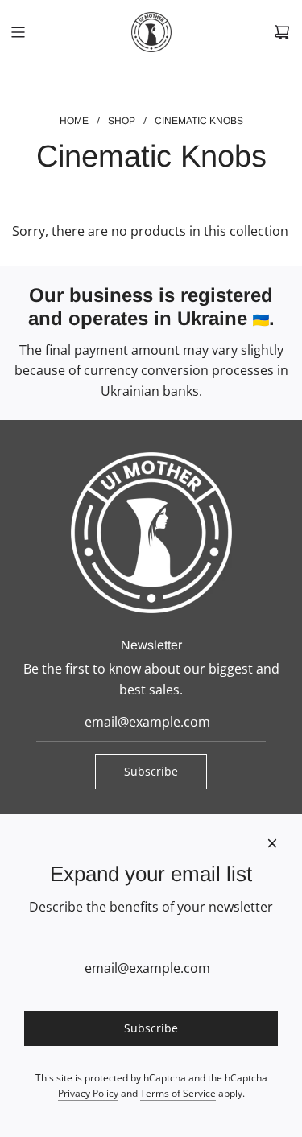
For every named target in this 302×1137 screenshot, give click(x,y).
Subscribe (151, 771)
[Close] (272, 843)
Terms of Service (178, 1093)
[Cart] (282, 32)
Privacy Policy (88, 1093)
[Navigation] (17, 32)
